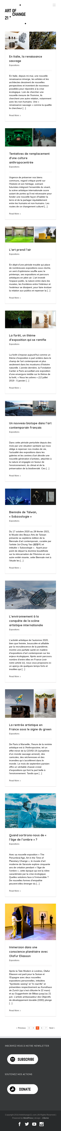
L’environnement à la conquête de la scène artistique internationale (26, 621)
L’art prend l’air (20, 250)
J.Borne (45, 1118)
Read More (14, 115)
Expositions (14, 65)
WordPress (28, 1118)
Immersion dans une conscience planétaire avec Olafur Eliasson (28, 951)
